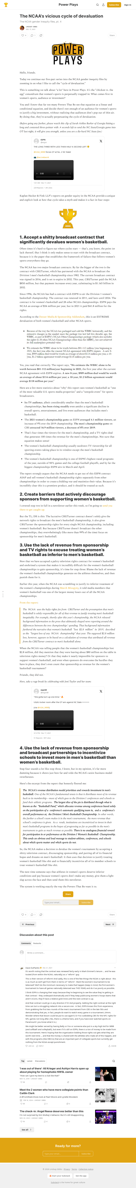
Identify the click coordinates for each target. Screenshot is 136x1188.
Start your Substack (61, 1176)
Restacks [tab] (37, 943)
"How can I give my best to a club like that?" (40, 1075)
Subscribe (114, 4)
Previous (30, 924)
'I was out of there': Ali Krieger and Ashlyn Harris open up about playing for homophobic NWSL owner (54, 1070)
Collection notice (86, 1169)
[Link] (16, 239)
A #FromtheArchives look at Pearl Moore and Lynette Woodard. (49, 1097)
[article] (68, 1075)
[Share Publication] (103, 4)
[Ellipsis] (115, 968)
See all (25, 1129)
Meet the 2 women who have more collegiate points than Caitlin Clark (54, 1091)
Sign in (127, 4)
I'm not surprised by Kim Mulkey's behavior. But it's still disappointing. (52, 1115)
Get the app (81, 1176)
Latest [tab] (29, 1061)
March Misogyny (69, 588)
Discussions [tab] (40, 1061)
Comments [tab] (26, 943)
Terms (74, 1169)
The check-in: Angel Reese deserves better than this (52, 1111)
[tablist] (31, 943)
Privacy (67, 1169)
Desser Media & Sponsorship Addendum (61, 317)
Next (108, 924)
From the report (29, 603)
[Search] (97, 4)
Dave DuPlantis (32, 967)
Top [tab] (22, 1061)
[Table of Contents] (3, 594)
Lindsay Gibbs (31, 27)
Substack (55, 1182)
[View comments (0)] (46, 1082)
